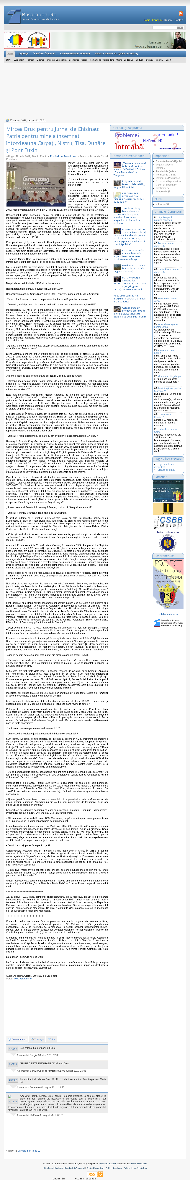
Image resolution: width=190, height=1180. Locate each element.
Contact (179, 20)
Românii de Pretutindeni (102, 60)
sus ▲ (36, 1150)
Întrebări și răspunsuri (75, 1168)
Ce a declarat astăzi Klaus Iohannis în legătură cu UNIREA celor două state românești (129, 255)
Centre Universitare (95, 1168)
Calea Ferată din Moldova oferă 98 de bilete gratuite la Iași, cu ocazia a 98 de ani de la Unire (130, 312)
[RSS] (180, 15)
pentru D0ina (166, 325)
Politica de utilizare (114, 1168)
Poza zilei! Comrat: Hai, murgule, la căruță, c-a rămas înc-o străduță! (130, 298)
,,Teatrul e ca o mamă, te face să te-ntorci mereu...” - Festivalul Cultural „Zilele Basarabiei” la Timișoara (130, 169)
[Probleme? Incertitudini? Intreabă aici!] (147, 149)
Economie (74, 60)
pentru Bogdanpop (170, 376)
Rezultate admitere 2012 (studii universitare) (116, 53)
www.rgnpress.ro (23, 978)
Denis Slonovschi (139, 1164)
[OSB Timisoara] (168, 491)
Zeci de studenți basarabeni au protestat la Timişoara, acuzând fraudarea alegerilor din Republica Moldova (127, 216)
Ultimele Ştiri (24, 1150)
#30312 (13, 1101)
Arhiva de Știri (163, 204)
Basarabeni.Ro (39, 14)
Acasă (10, 53)
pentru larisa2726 (163, 415)
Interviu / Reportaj (154, 60)
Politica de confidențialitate (135, 1168)
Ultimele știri (48, 1168)
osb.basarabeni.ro (168, 614)
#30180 (13, 1048)
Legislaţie (23, 53)
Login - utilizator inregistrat (164, 465)
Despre (168, 20)
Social (84, 60)
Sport (168, 60)
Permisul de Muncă (166, 174)
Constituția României (166, 184)
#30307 (13, 1080)
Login (147, 20)
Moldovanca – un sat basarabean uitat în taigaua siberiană (130, 268)
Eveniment (19, 60)
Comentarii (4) (18, 1039)
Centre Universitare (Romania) (75, 53)
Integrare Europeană (56, 60)
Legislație (59, 1168)
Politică (30, 60)
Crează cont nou (166, 469)
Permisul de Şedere (166, 171)
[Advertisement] (95, 90)
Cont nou (157, 20)
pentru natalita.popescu (164, 218)
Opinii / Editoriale (124, 60)
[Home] (14, 16)
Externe (40, 60)
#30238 (13, 1064)
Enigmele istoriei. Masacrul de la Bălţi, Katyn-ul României (129, 184)
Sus (53, 1039)
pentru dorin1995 (163, 244)
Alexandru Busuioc (107, 1164)
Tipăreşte (39, 1039)
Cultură (139, 60)
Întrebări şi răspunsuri (44, 53)
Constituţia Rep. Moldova (168, 181)
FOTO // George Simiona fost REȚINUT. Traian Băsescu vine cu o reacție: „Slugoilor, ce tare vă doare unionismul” (130, 283)
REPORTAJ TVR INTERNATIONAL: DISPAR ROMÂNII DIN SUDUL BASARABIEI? (129, 198)
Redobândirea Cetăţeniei (169, 161)
